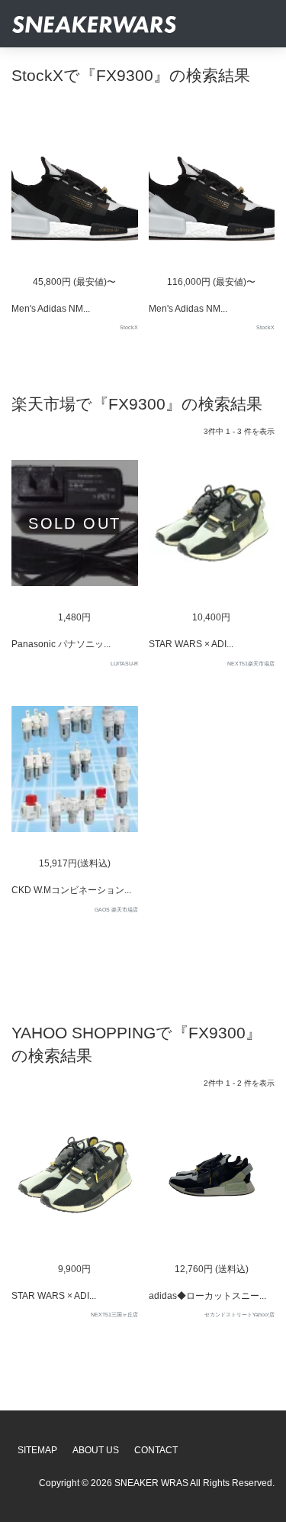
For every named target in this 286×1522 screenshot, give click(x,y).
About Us (95, 1450)
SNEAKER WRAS (151, 1483)
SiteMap (37, 1450)
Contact (156, 1450)
